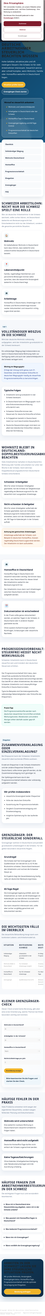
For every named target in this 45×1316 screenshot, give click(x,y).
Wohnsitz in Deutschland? (14, 1025)
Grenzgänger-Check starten (15, 91)
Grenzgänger (10, 185)
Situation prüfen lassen (13, 85)
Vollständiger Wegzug (14, 151)
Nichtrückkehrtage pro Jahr (15, 1058)
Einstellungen (9, 18)
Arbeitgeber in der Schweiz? (15, 1036)
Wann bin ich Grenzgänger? (17, 1237)
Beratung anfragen (22, 1292)
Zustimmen (22, 24)
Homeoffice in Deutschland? (15, 1047)
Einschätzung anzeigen (13, 1070)
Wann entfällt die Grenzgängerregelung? (23, 1245)
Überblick (9, 144)
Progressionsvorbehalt (14, 171)
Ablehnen (22, 30)
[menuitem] (17, 1312)
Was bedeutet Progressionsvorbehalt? (21, 1229)
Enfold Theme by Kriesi (31, 1310)
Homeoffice (10, 165)
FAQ (7, 192)
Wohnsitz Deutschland (14, 158)
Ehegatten (9, 178)
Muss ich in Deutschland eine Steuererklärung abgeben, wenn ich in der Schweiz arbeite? (21, 1207)
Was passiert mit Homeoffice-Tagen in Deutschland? (20, 1219)
